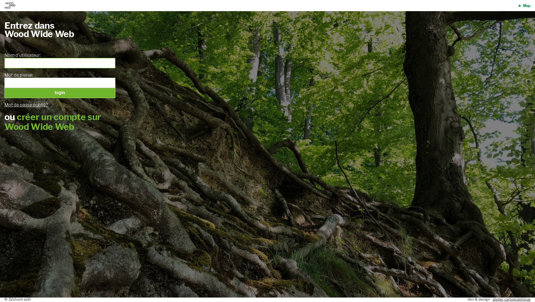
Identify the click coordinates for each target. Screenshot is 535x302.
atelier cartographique (512, 299)
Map (527, 6)
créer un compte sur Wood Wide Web (52, 121)
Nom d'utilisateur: (22, 55)
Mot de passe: (18, 75)
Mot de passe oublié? (26, 105)
